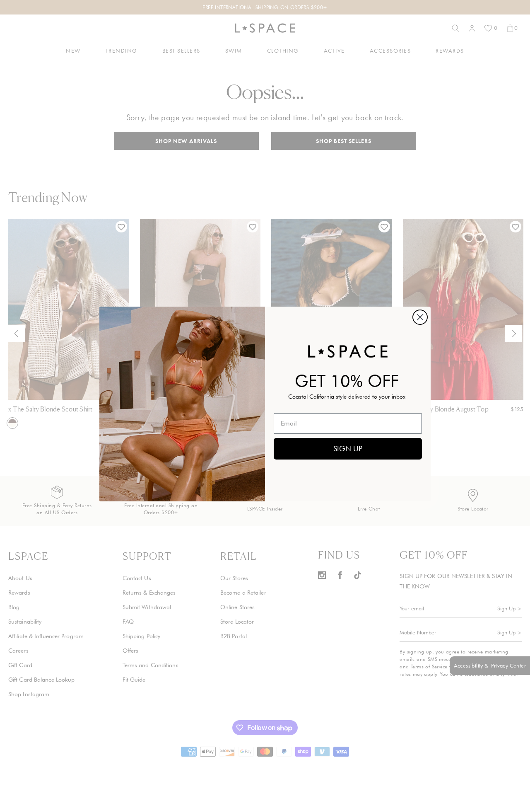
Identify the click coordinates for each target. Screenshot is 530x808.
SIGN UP (347, 448)
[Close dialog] (420, 317)
